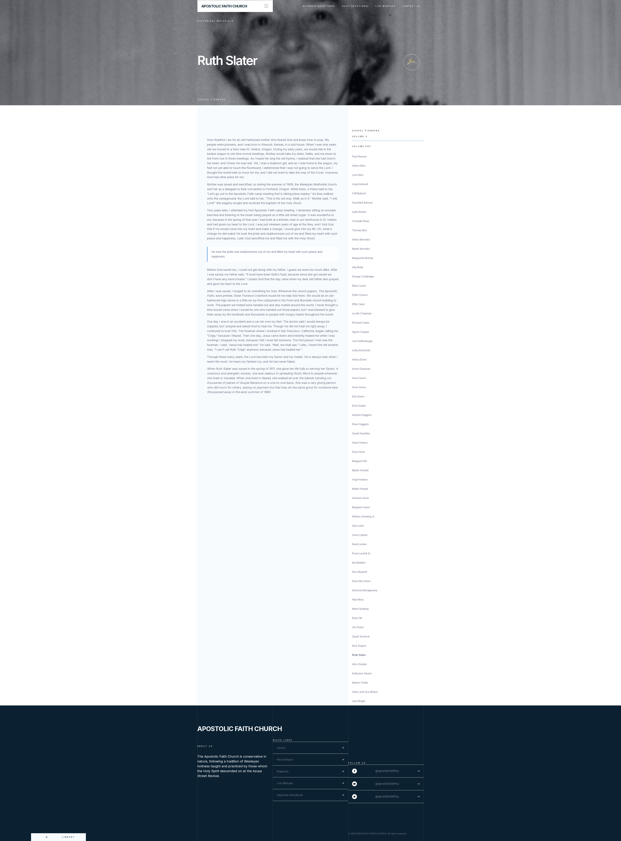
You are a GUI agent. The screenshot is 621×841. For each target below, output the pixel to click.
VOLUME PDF (361, 146)
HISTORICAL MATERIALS (215, 21)
